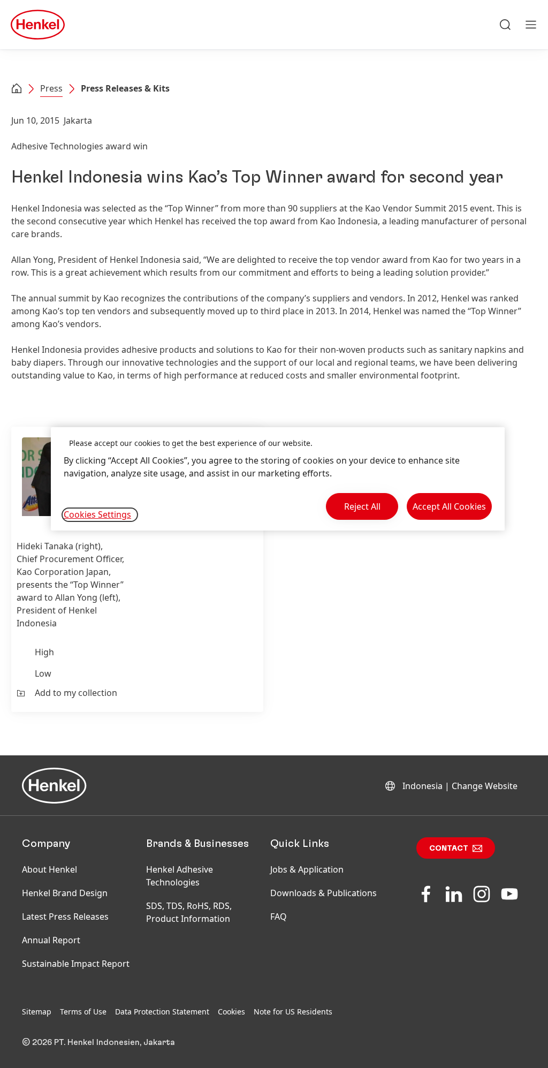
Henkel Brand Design (65, 893)
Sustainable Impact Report (76, 963)
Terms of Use (83, 1011)
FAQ (278, 916)
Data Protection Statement (162, 1011)
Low (43, 673)
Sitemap (36, 1011)
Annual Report (51, 940)
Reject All (362, 506)
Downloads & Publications (323, 893)
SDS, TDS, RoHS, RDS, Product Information (189, 912)
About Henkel (49, 869)
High (44, 652)
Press (51, 88)
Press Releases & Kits (125, 88)
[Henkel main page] (38, 25)
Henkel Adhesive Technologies (179, 876)
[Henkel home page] (16, 89)
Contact (448, 848)
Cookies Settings (97, 514)
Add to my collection (76, 693)
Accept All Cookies (449, 506)
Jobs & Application (307, 869)
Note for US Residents (293, 1011)
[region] (278, 479)
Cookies (231, 1011)
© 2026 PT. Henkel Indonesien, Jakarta (98, 1042)
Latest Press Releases (65, 916)
